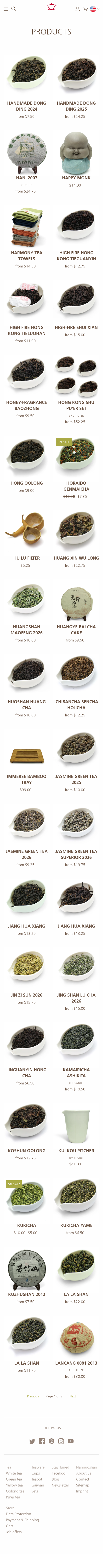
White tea (14, 1473)
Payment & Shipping (22, 1520)
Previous (33, 1396)
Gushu (26, 185)
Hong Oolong (27, 483)
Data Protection (18, 1514)
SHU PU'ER (76, 415)
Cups (35, 1473)
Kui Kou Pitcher (76, 1150)
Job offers (14, 1532)
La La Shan (76, 1294)
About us (83, 1473)
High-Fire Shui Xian (76, 327)
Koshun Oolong (27, 1150)
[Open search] (13, 8)
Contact (82, 1479)
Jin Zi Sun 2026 (26, 995)
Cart (9, 1526)
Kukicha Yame (76, 1225)
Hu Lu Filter (26, 558)
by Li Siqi (76, 1158)
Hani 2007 (26, 178)
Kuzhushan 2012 (26, 1294)
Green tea (14, 1479)
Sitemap (82, 1485)
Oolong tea (15, 1491)
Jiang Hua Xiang (26, 926)
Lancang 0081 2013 (76, 1363)
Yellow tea (14, 1485)
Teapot (36, 1479)
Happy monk (76, 178)
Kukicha (26, 1225)
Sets (34, 1491)
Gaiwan (37, 1485)
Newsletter (60, 1485)
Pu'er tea (13, 1497)
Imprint (82, 1491)
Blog (55, 1479)
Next (72, 1396)
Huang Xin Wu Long (76, 558)
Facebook (59, 1473)
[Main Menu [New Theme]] (6, 8)
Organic (76, 1083)
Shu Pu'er (76, 1370)
